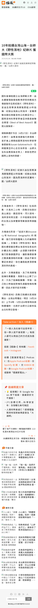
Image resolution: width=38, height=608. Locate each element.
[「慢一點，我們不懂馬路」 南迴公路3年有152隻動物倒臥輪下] (9, 468)
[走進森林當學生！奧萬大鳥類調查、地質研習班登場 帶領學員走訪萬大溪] (9, 554)
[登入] (32, 2)
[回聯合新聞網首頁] (3, 3)
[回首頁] (8, 3)
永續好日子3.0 (18, 7)
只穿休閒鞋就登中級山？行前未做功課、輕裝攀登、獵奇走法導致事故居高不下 (26, 577)
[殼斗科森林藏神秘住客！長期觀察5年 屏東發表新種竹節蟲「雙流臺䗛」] (9, 496)
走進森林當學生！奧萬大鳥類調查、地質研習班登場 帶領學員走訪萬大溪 (27, 552)
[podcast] (28, 2)
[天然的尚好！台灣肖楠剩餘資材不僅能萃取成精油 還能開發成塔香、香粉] (9, 483)
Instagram (15, 350)
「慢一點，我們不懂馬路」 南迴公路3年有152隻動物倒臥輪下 (27, 467)
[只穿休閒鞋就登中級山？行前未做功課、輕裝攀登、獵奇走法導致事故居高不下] (9, 579)
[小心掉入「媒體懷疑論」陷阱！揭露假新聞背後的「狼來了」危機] (9, 516)
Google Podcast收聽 (21, 368)
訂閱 (28, 599)
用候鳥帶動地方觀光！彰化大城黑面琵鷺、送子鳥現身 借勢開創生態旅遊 (26, 540)
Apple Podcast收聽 (20, 361)
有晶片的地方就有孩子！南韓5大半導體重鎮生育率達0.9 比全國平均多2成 (27, 455)
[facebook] (24, 2)
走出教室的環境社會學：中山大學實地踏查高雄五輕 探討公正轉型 (27, 565)
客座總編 (6, 7)
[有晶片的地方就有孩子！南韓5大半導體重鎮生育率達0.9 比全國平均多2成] (9, 456)
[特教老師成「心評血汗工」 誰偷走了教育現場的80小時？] (9, 528)
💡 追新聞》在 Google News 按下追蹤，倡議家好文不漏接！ (20, 394)
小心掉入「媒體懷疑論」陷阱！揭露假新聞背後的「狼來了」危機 (26, 515)
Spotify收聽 (11, 364)
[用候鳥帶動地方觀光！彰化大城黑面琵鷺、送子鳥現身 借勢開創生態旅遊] (9, 541)
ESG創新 (32, 7)
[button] (35, 2)
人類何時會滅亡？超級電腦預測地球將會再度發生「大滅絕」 (20, 412)
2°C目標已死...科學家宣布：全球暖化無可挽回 (20, 404)
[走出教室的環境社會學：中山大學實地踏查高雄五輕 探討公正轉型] (9, 566)
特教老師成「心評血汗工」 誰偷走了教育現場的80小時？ (27, 527)
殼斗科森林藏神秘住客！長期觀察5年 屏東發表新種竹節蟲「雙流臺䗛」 (27, 494)
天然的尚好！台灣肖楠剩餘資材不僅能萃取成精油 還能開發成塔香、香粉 (27, 482)
